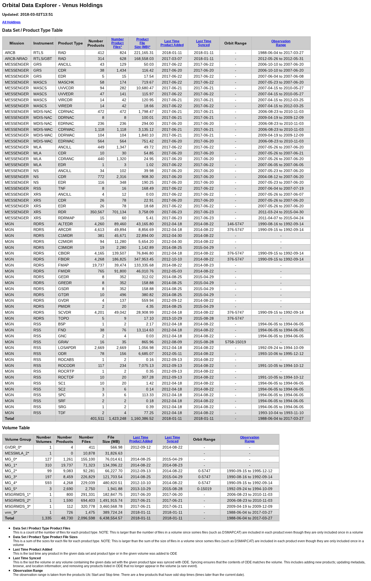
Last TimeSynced (203, 43)
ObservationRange (280, 43)
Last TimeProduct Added (172, 43)
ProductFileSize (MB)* (142, 43)
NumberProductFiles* (117, 43)
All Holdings (11, 22)
